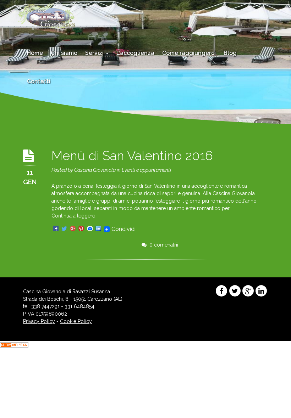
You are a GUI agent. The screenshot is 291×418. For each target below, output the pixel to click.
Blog (230, 53)
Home (35, 53)
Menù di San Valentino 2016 (132, 155)
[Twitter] (64, 229)
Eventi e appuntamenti (146, 170)
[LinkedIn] (98, 229)
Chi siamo (64, 53)
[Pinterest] (81, 229)
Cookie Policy (76, 321)
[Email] (90, 229)
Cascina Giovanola (95, 170)
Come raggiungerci (189, 53)
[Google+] (72, 229)
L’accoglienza (135, 53)
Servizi (95, 53)
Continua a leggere (73, 216)
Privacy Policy (39, 321)
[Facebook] (55, 229)
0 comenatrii (162, 245)
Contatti (38, 81)
